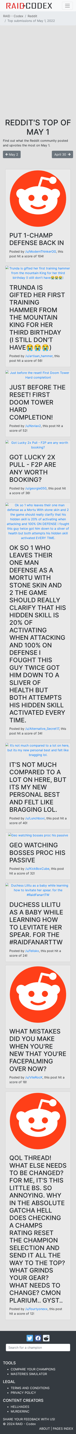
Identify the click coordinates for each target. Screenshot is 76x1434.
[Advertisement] (38, 78)
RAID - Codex (13, 16)
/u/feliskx (32, 951)
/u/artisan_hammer (39, 356)
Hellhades (20, 1407)
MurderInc (20, 1411)
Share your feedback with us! (29, 1419)
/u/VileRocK (33, 1077)
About (44, 1428)
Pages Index (63, 1428)
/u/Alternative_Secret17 (42, 729)
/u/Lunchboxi (35, 818)
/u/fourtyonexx (36, 1309)
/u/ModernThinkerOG (40, 251)
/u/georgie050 (36, 488)
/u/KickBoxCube (37, 869)
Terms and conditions (30, 1388)
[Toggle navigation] (67, 6)
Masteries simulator (29, 1374)
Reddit (32, 16)
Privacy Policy (23, 1393)
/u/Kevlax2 (33, 426)
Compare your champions (33, 1369)
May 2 (13, 154)
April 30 (60, 154)
